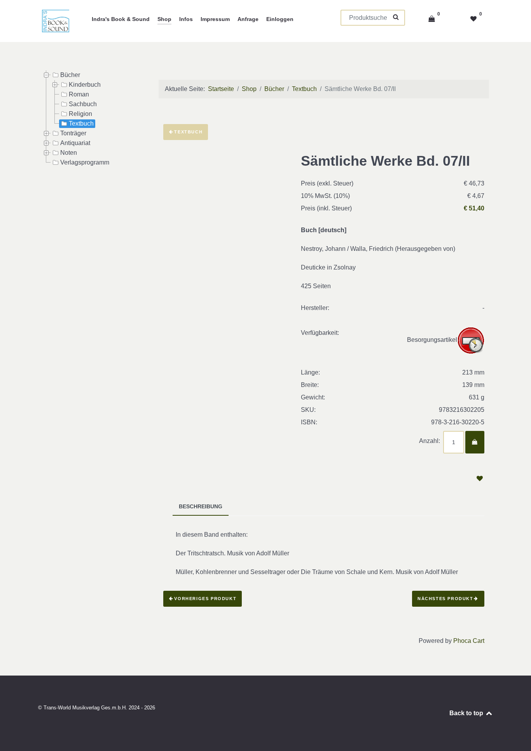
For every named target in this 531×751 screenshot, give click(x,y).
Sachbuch (83, 104)
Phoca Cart (468, 640)
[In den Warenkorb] (474, 442)
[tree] (90, 119)
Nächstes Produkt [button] (445, 598)
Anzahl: (429, 441)
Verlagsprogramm (84, 162)
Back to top (467, 713)
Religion (80, 113)
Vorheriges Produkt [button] (205, 598)
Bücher (70, 75)
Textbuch (81, 123)
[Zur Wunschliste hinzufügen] (479, 478)
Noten (68, 152)
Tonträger (73, 133)
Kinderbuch (85, 84)
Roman (79, 94)
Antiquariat (75, 143)
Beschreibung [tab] (200, 506)
